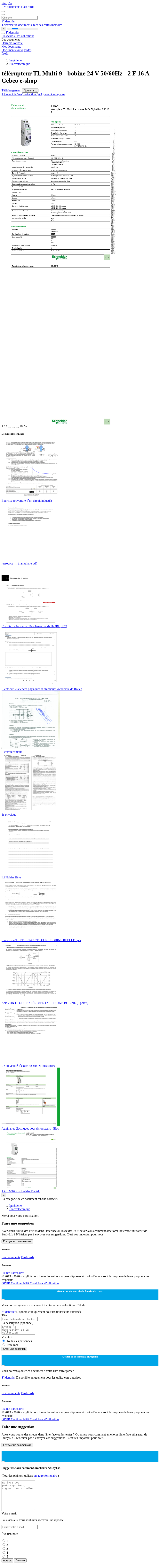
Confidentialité (20, 1283)
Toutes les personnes (19, 1341)
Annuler (7, 1560)
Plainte (6, 1272)
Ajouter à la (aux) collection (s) (21, 94)
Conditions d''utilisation (44, 1283)
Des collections (24, 36)
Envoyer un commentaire (17, 1241)
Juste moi (12, 1345)
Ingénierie (15, 60)
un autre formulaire (46, 1475)
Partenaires (17, 1272)
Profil (5, 53)
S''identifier (8, 21)
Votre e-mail (9, 1513)
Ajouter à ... (30, 90)
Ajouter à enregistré (52, 94)
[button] (9, 427)
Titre (4, 1315)
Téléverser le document (16, 25)
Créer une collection (14, 1348)
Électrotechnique (19, 64)
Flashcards (27, 6)
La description (17, 1323)
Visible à (7, 1337)
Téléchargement (12, 90)
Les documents (11, 6)
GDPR (6, 1283)
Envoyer (20, 1560)
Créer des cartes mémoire (46, 25)
